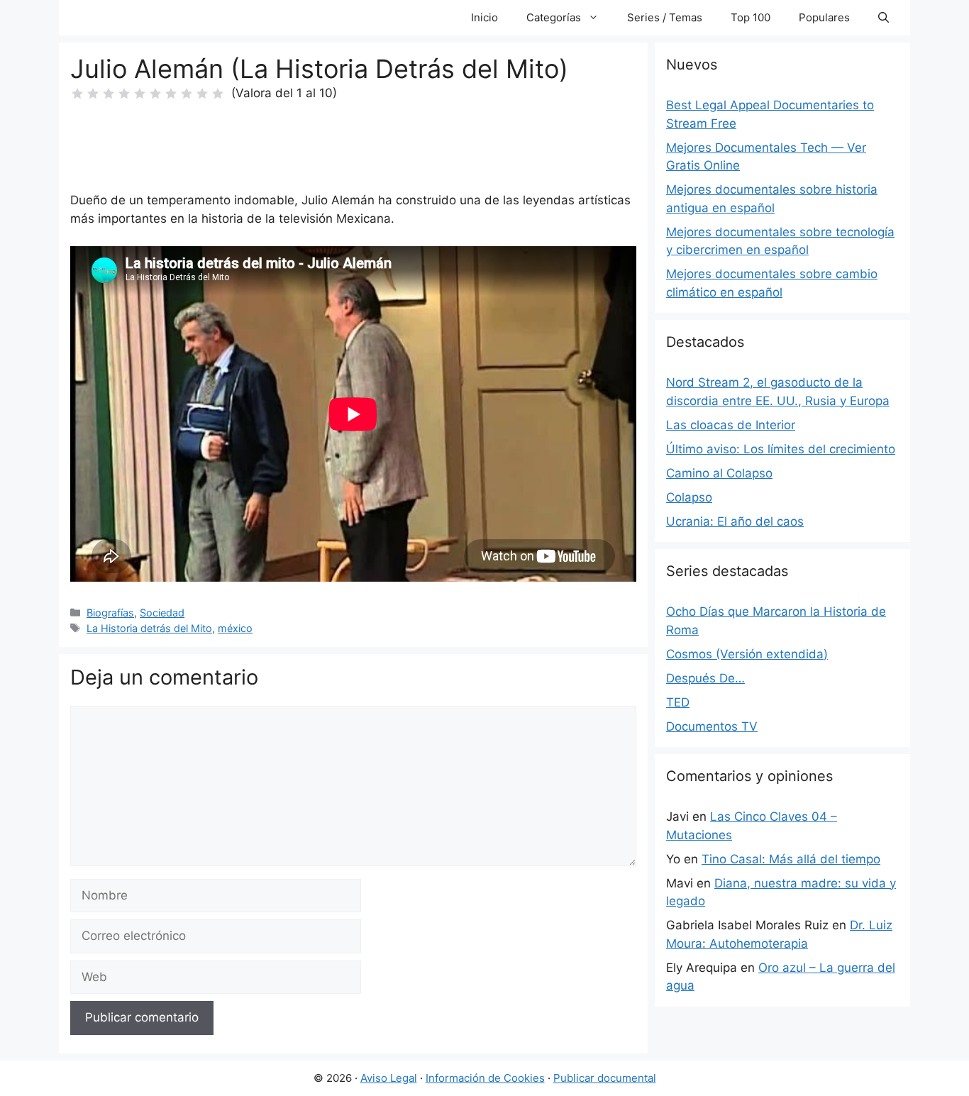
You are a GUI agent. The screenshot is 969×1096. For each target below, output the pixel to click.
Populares (824, 17)
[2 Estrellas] (93, 94)
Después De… (705, 678)
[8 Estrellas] (186, 94)
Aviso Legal (388, 1078)
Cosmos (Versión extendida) (747, 654)
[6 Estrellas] (155, 94)
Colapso (689, 497)
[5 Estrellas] (140, 94)
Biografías (110, 613)
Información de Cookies (485, 1078)
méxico (235, 628)
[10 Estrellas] (218, 94)
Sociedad (162, 613)
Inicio (484, 17)
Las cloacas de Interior (730, 425)
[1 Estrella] (77, 94)
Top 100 (750, 17)
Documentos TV (712, 726)
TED (678, 702)
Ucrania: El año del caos (735, 521)
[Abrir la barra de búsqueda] (883, 17)
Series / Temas (664, 17)
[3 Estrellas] (108, 94)
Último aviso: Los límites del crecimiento (780, 449)
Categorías (553, 17)
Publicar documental (604, 1078)
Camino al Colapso (719, 473)
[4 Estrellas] (124, 94)
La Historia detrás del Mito (149, 628)
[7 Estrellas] (171, 94)
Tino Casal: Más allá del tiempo (791, 859)
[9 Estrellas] (202, 94)
